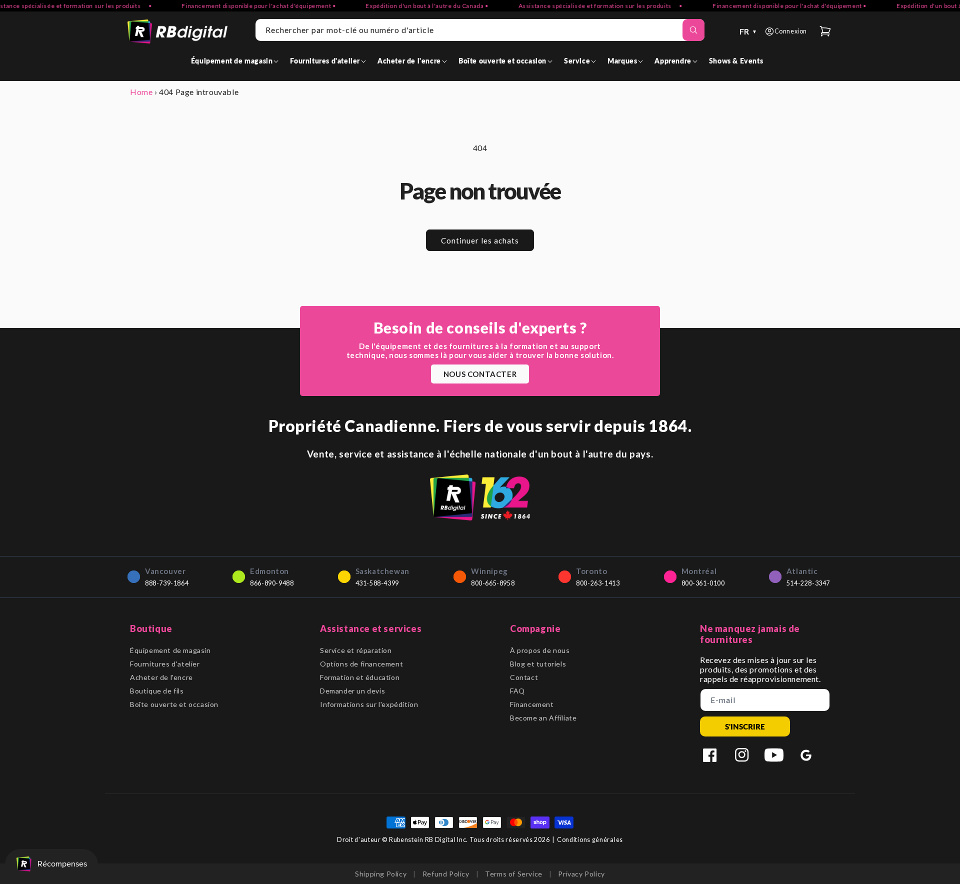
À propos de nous (540, 650)
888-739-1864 (166, 583)
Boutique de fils (157, 690)
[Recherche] (693, 30)
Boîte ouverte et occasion (174, 704)
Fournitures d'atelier (165, 664)
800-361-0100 (703, 583)
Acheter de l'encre (161, 677)
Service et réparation (356, 650)
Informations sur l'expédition (369, 704)
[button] (236, 60)
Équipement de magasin (170, 650)
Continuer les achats (480, 240)
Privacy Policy (581, 874)
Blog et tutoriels (538, 664)
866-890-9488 (272, 583)
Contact (524, 677)
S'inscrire (745, 726)
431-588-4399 (377, 583)
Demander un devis (352, 690)
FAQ (517, 690)
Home (141, 91)
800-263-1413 (598, 583)
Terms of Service (513, 874)
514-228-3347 (808, 583)
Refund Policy (446, 874)
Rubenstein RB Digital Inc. (428, 840)
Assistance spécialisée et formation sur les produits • (590, 6)
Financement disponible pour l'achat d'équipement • (247, 6)
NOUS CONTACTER (480, 374)
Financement (532, 704)
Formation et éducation (360, 677)
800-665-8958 (492, 583)
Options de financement (361, 664)
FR (749, 31)
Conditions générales (590, 840)
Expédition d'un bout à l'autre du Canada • (415, 6)
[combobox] (480, 30)
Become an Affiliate (543, 718)
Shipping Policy (380, 874)
